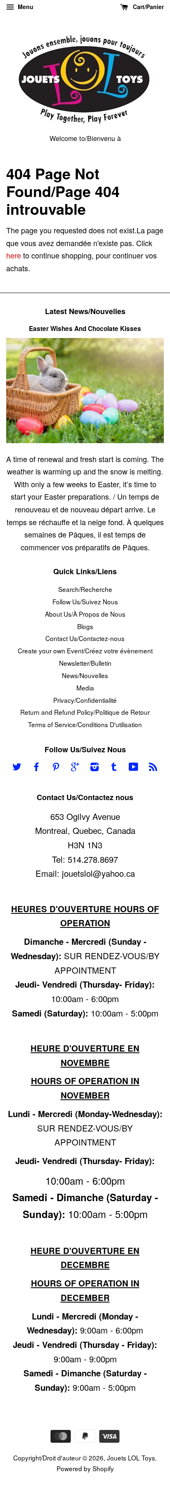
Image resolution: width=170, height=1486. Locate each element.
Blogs (85, 626)
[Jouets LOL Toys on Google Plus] (75, 767)
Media (85, 687)
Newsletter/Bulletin (85, 662)
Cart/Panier (147, 6)
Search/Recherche (85, 589)
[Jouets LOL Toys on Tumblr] (113, 767)
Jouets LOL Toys (131, 1457)
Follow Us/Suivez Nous (85, 601)
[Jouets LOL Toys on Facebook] (36, 767)
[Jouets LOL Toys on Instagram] (94, 767)
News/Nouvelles (85, 675)
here (13, 255)
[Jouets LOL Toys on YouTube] (133, 767)
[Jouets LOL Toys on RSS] (153, 767)
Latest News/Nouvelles (85, 311)
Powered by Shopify (85, 1468)
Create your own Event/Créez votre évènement (85, 650)
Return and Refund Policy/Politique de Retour (85, 711)
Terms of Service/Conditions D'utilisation (85, 724)
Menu (24, 6)
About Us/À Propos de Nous (85, 613)
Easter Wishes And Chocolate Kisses (85, 328)
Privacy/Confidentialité (85, 699)
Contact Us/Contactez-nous (85, 638)
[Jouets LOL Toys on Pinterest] (55, 767)
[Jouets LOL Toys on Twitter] (16, 767)
